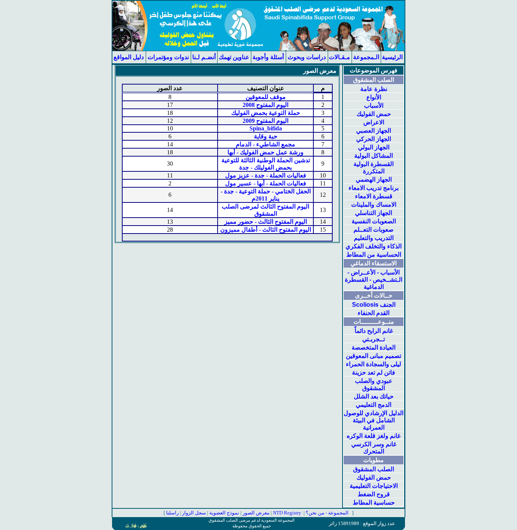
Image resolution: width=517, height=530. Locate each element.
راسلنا (172, 513)
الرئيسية (392, 57)
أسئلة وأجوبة (268, 57)
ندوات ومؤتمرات (168, 57)
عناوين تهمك (234, 57)
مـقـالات (339, 57)
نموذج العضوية (224, 513)
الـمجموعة (366, 57)
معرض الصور (257, 513)
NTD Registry (287, 513)
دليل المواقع (129, 57)
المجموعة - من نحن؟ (327, 513)
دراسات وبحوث (307, 57)
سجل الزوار (194, 513)
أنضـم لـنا (204, 57)
